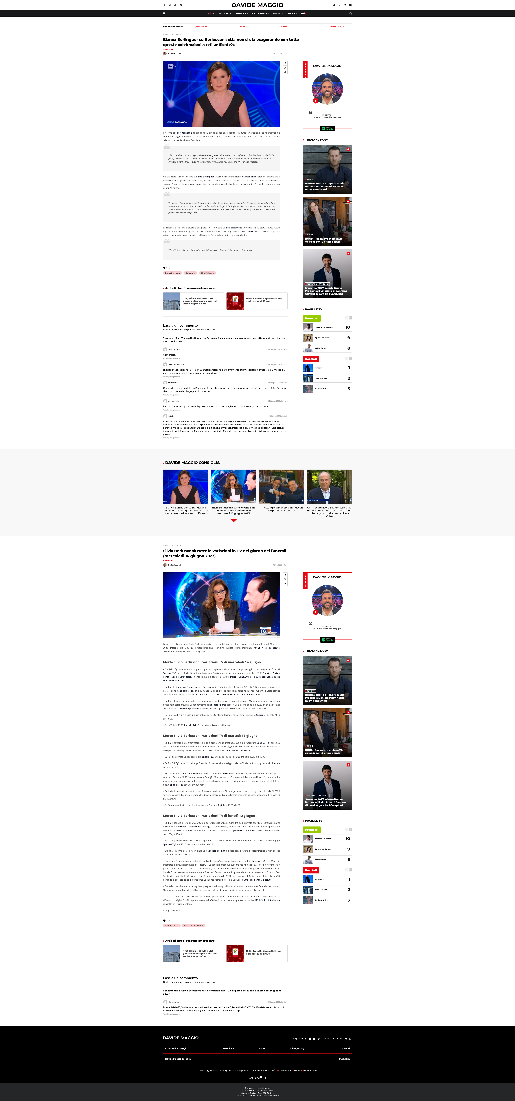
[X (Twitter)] (285, 68)
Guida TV (278, 13)
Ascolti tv (225, 13)
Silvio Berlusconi (207, 273)
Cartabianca (190, 273)
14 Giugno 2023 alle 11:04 (278, 401)
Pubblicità (344, 1059)
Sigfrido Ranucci (200, 27)
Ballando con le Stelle (288, 27)
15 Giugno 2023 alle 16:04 (278, 349)
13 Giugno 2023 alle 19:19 (278, 1002)
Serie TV (292, 13)
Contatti (262, 1048)
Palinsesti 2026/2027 (338, 27)
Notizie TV (242, 13)
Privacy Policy (297, 1048)
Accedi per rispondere (171, 358)
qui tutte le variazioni (248, 132)
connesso (181, 329)
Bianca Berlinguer (172, 273)
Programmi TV (260, 13)
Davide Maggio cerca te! (178, 1059)
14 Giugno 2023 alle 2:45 (278, 416)
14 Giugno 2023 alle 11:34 (278, 383)
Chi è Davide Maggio (176, 1048)
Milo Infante (243, 27)
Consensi (345, 1048)
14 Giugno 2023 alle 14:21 (278, 364)
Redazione (228, 1048)
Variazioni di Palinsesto (193, 925)
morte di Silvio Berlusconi (192, 644)
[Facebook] (285, 63)
